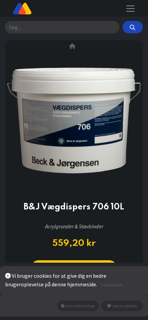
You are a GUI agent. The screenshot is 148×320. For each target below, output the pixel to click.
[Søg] (133, 27)
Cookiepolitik (111, 284)
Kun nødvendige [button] (80, 305)
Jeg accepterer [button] (124, 305)
